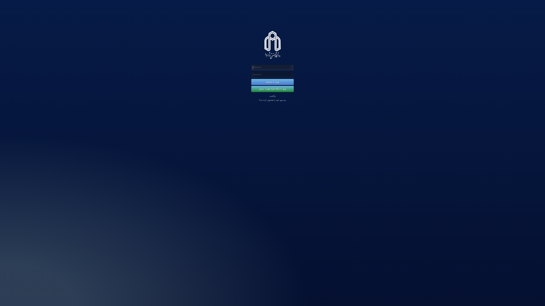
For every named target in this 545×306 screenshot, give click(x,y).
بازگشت (272, 96)
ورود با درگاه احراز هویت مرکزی (272, 89)
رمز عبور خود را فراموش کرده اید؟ (272, 100)
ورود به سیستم (272, 82)
